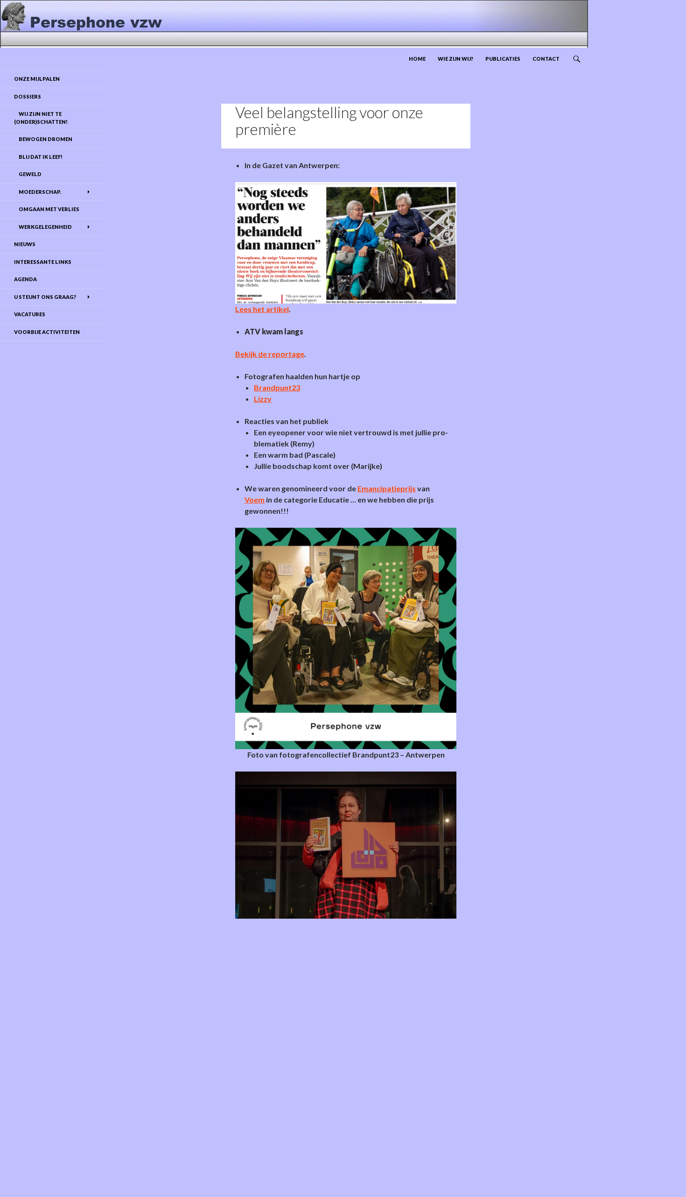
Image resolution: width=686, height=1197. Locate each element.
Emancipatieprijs (386, 488)
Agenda (25, 279)
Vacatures (29, 314)
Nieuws (24, 244)
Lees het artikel (262, 309)
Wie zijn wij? (455, 59)
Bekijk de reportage (269, 353)
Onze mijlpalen (37, 79)
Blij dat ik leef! (38, 157)
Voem (255, 499)
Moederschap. (37, 192)
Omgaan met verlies (46, 209)
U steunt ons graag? (45, 297)
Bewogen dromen (43, 139)
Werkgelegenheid (43, 227)
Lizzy (263, 398)
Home (417, 59)
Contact (546, 59)
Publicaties (502, 59)
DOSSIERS (27, 96)
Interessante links (42, 262)
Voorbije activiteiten (47, 332)
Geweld (28, 174)
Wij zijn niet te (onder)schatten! (41, 118)
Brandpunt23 (277, 387)
